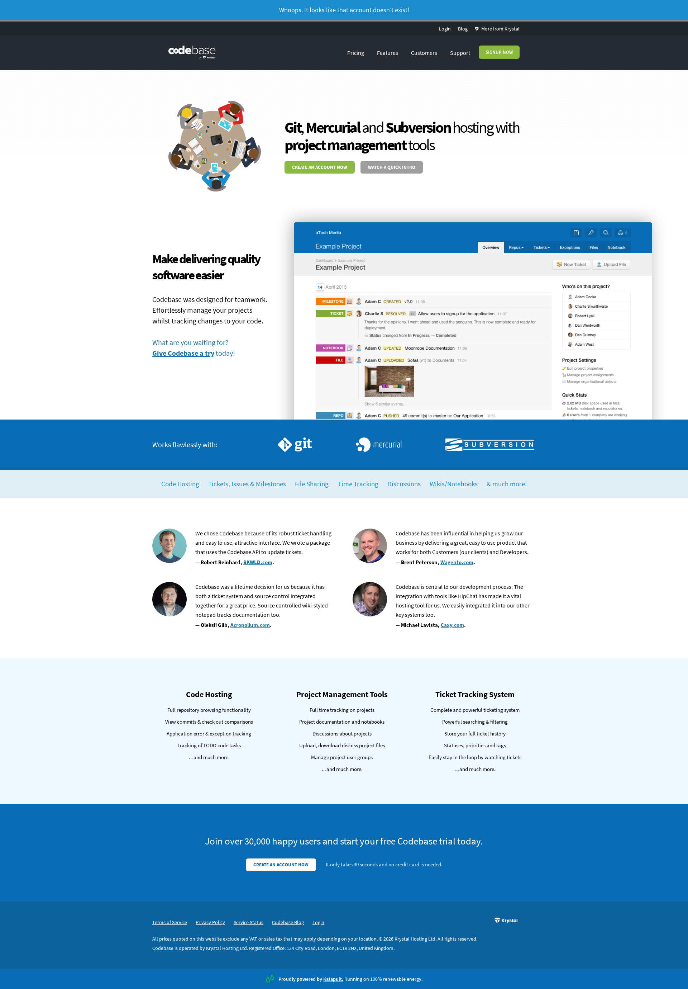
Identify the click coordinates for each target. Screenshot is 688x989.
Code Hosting (180, 483)
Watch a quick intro (391, 167)
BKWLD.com (257, 562)
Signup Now (499, 52)
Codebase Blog (288, 922)
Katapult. (333, 979)
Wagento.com (456, 562)
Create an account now (319, 167)
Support (460, 52)
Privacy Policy (210, 922)
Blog (463, 28)
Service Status (248, 922)
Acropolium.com (250, 624)
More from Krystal (500, 28)
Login (445, 28)
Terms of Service (169, 922)
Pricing (355, 52)
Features (387, 52)
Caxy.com (452, 624)
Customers (424, 52)
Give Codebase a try (183, 353)
